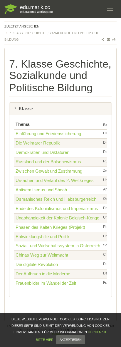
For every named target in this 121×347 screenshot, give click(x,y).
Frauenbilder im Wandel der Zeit (46, 283)
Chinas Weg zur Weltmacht (42, 255)
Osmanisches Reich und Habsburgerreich (56, 199)
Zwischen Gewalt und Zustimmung (49, 171)
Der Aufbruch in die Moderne (43, 274)
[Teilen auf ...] (103, 39)
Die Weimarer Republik (38, 143)
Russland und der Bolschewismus (48, 161)
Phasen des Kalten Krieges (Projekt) (50, 227)
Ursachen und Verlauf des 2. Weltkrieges (55, 180)
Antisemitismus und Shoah (41, 190)
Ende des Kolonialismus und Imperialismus (57, 208)
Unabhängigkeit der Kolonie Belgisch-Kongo (57, 218)
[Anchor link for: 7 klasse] (35, 108)
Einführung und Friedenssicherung (48, 133)
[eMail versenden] (108, 39)
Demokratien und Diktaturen (42, 152)
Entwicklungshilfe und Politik (43, 236)
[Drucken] (114, 39)
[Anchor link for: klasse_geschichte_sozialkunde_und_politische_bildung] (98, 86)
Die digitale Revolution (37, 264)
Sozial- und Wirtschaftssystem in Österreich (58, 245)
